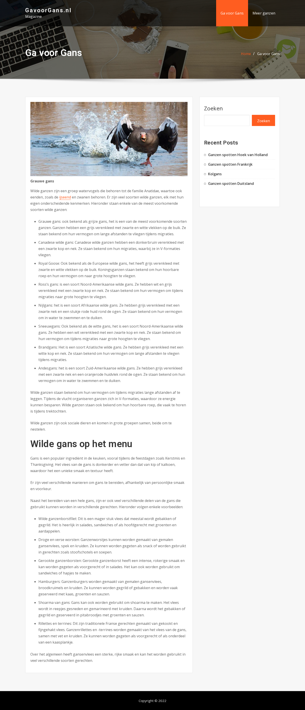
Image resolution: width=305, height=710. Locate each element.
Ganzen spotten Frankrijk (230, 164)
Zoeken (213, 108)
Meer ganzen (264, 13)
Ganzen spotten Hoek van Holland (238, 154)
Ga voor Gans (232, 13)
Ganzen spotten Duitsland (231, 183)
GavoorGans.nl (48, 10)
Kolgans (215, 173)
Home (246, 53)
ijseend (65, 197)
